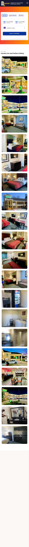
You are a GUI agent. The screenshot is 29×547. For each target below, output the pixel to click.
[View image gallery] (14, 65)
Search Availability (14, 33)
